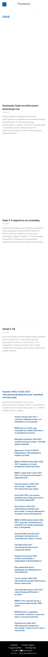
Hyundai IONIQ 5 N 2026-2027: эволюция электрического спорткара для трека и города (28, 536)
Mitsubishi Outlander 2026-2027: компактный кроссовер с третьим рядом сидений (30, 441)
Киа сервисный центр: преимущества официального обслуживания (28, 569)
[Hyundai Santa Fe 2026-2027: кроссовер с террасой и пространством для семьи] (7, 484)
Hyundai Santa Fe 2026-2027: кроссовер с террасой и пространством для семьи (27, 486)
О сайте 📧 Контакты (22, 650)
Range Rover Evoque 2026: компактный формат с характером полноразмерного (28, 558)
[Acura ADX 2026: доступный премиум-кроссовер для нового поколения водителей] (7, 496)
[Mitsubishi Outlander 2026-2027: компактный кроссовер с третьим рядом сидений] (7, 440)
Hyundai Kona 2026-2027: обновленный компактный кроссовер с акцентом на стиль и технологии (30, 627)
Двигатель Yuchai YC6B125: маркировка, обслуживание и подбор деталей (28, 452)
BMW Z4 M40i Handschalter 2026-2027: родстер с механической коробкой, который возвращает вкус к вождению (29, 523)
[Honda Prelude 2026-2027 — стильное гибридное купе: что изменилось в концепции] (7, 417)
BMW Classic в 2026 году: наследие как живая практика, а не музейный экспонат (29, 430)
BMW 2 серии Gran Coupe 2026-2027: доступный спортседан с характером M (28, 475)
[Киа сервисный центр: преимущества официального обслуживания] (7, 568)
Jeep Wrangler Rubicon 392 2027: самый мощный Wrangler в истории (29, 592)
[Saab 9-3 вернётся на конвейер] (24, 176)
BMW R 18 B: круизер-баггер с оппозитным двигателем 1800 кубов (28, 603)
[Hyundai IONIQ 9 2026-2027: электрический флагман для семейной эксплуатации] (24, 374)
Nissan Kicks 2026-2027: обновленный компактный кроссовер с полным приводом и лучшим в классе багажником (30, 510)
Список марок (28, 645)
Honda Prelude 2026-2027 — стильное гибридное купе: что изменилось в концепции (28, 419)
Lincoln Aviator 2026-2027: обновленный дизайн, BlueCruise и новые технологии (30, 580)
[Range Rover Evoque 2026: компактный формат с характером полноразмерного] (7, 556)
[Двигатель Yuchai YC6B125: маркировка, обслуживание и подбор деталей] (7, 451)
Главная (14, 645)
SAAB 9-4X (8, 329)
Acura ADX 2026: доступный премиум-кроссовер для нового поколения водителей (29, 497)
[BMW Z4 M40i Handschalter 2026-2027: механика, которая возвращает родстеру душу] (7, 462)
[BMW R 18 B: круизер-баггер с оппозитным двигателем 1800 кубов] (7, 601)
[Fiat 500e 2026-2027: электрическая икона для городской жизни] (7, 545)
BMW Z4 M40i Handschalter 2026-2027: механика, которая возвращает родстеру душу (29, 464)
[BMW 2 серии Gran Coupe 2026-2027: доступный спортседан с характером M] (7, 473)
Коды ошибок (15, 647)
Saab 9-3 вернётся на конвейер (21, 220)
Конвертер (31, 647)
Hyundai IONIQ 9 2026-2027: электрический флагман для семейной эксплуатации (22, 394)
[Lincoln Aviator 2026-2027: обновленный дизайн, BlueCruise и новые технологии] (7, 579)
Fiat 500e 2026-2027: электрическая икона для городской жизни (26, 547)
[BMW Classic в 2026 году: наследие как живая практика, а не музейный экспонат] (7, 429)
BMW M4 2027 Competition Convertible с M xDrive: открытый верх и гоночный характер (29, 614)
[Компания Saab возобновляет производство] (24, 62)
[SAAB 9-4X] (24, 285)
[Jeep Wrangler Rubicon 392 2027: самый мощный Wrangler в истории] (7, 590)
